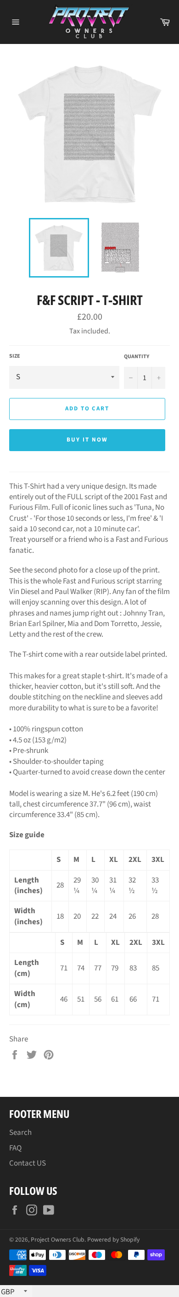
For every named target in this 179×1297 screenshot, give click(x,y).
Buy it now (87, 440)
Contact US (27, 1163)
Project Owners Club (57, 1239)
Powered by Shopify (113, 1239)
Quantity (136, 356)
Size (14, 356)
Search (20, 1132)
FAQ (15, 1148)
